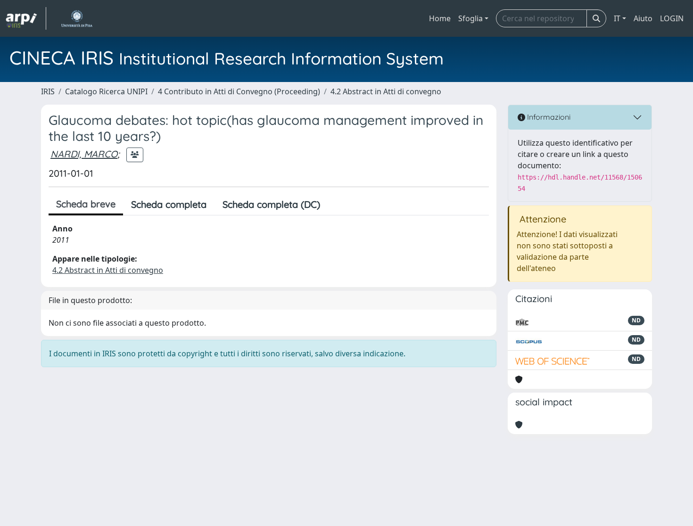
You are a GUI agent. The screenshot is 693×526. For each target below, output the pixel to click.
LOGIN (672, 18)
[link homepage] (26, 18)
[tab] (336, 204)
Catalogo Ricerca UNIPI (106, 91)
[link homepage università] (76, 18)
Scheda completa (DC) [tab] (271, 204)
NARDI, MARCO (83, 154)
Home (440, 18)
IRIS (48, 91)
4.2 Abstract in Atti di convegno (385, 91)
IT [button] (617, 18)
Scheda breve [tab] (86, 204)
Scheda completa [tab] (168, 204)
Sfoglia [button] (470, 18)
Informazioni (547, 117)
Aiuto (643, 18)
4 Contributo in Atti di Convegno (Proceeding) (239, 91)
